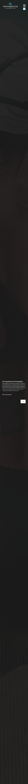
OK (23, 401)
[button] (24, 5)
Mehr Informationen (7, 394)
